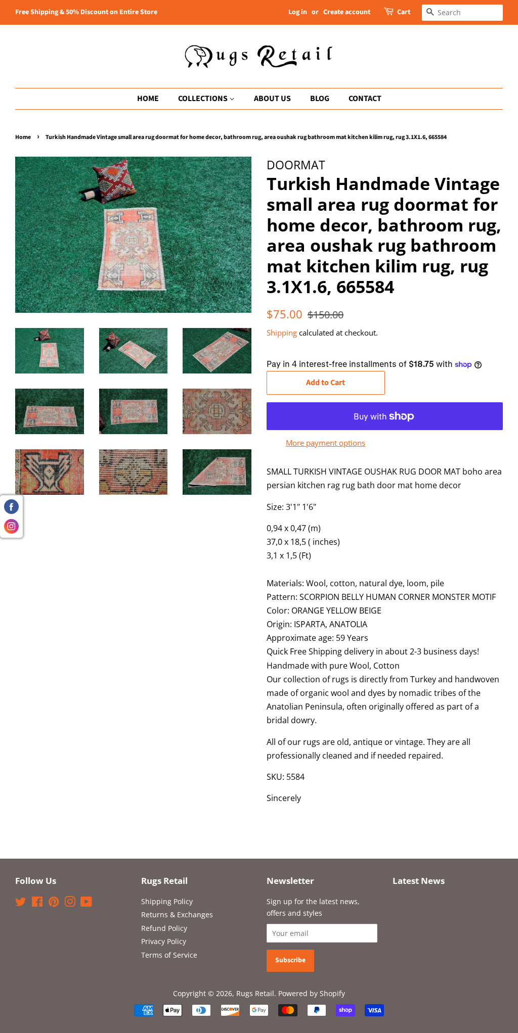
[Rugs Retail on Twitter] (20, 903)
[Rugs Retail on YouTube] (86, 903)
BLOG (319, 98)
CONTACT (365, 98)
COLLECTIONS (203, 98)
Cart (403, 12)
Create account (346, 12)
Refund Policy (164, 928)
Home (23, 137)
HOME (148, 98)
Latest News (419, 880)
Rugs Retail (255, 993)
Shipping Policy (167, 901)
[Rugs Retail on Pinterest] (53, 903)
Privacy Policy (163, 941)
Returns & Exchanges (177, 914)
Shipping (282, 332)
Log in (297, 12)
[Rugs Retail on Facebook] (37, 903)
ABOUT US (272, 98)
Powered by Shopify (311, 993)
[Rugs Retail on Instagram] (69, 903)
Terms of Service (169, 955)
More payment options (325, 443)
